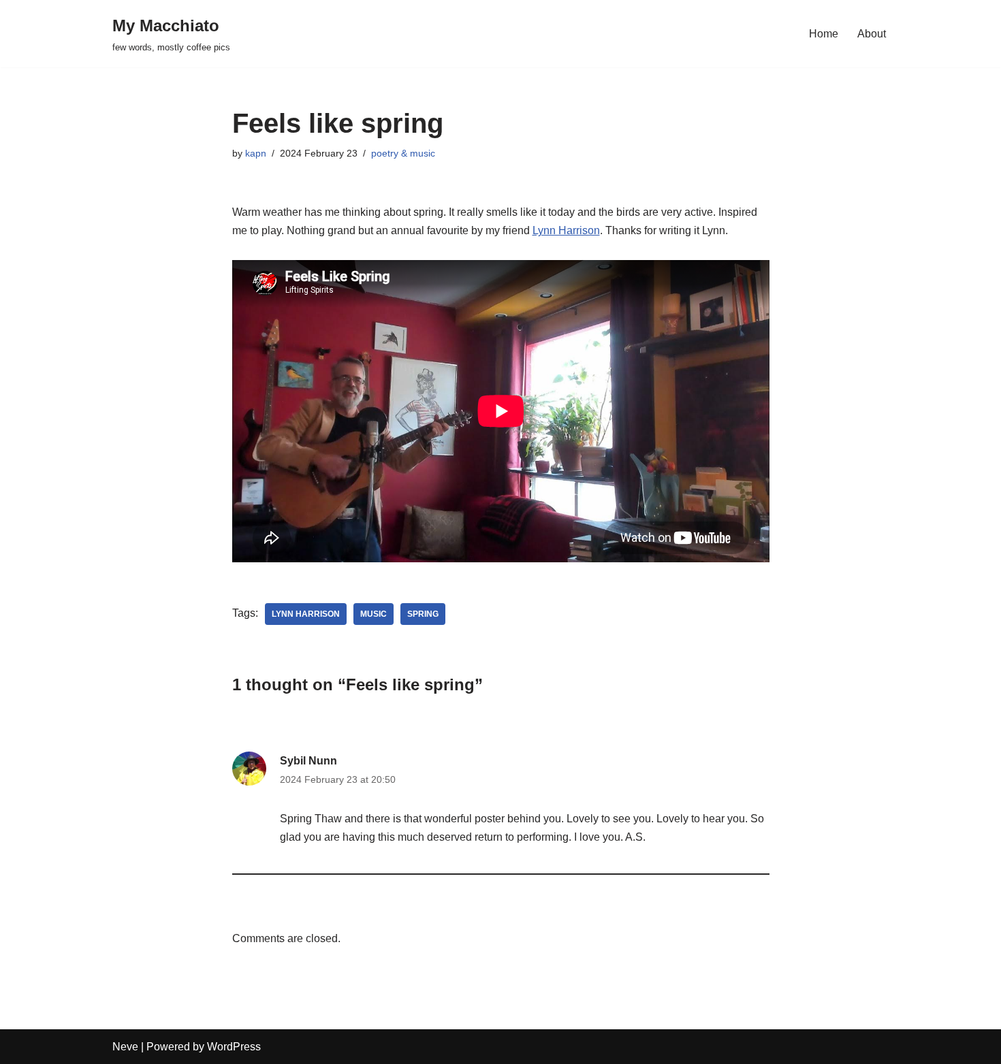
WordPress (234, 1046)
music (373, 614)
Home (823, 33)
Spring (423, 614)
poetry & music (403, 153)
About (871, 33)
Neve (125, 1046)
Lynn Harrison (566, 230)
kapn (255, 153)
